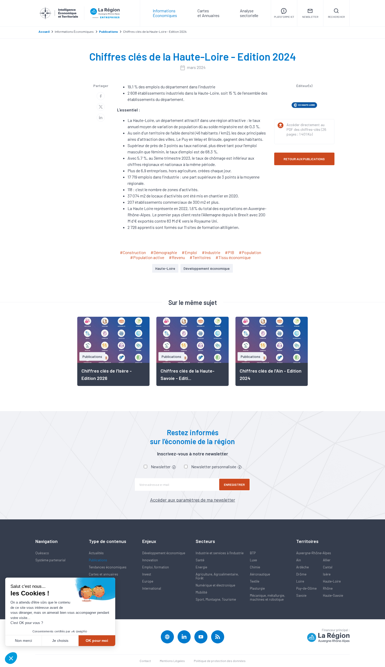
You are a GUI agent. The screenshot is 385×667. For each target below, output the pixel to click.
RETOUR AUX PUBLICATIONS (304, 159)
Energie (201, 567)
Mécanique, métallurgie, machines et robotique (267, 597)
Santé (200, 560)
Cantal (327, 567)
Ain (298, 560)
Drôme (301, 574)
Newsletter (161, 466)
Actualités (96, 553)
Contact (145, 661)
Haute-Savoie (333, 595)
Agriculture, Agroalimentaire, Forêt (217, 576)
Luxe (253, 560)
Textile (254, 581)
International (151, 588)
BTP (253, 553)
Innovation (150, 560)
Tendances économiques (107, 567)
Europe (147, 581)
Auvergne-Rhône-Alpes (313, 553)
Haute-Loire (165, 268)
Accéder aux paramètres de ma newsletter (192, 500)
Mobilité (201, 592)
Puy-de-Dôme (306, 588)
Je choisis (60, 640)
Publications (98, 560)
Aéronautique (260, 574)
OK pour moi (97, 640)
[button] (11, 658)
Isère (327, 574)
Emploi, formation (155, 567)
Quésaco (42, 553)
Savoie (301, 595)
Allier (327, 560)
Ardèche (302, 567)
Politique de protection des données (220, 661)
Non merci (23, 640)
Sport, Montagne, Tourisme (216, 599)
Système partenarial (50, 560)
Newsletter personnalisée (214, 466)
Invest (146, 574)
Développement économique (207, 268)
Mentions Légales (172, 661)
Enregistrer (234, 484)
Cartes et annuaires (103, 574)
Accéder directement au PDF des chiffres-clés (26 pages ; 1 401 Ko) (306, 129)
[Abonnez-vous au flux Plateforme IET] (217, 636)
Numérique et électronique (215, 585)
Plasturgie (257, 588)
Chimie (255, 567)
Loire (300, 581)
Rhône (328, 588)
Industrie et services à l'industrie (220, 553)
